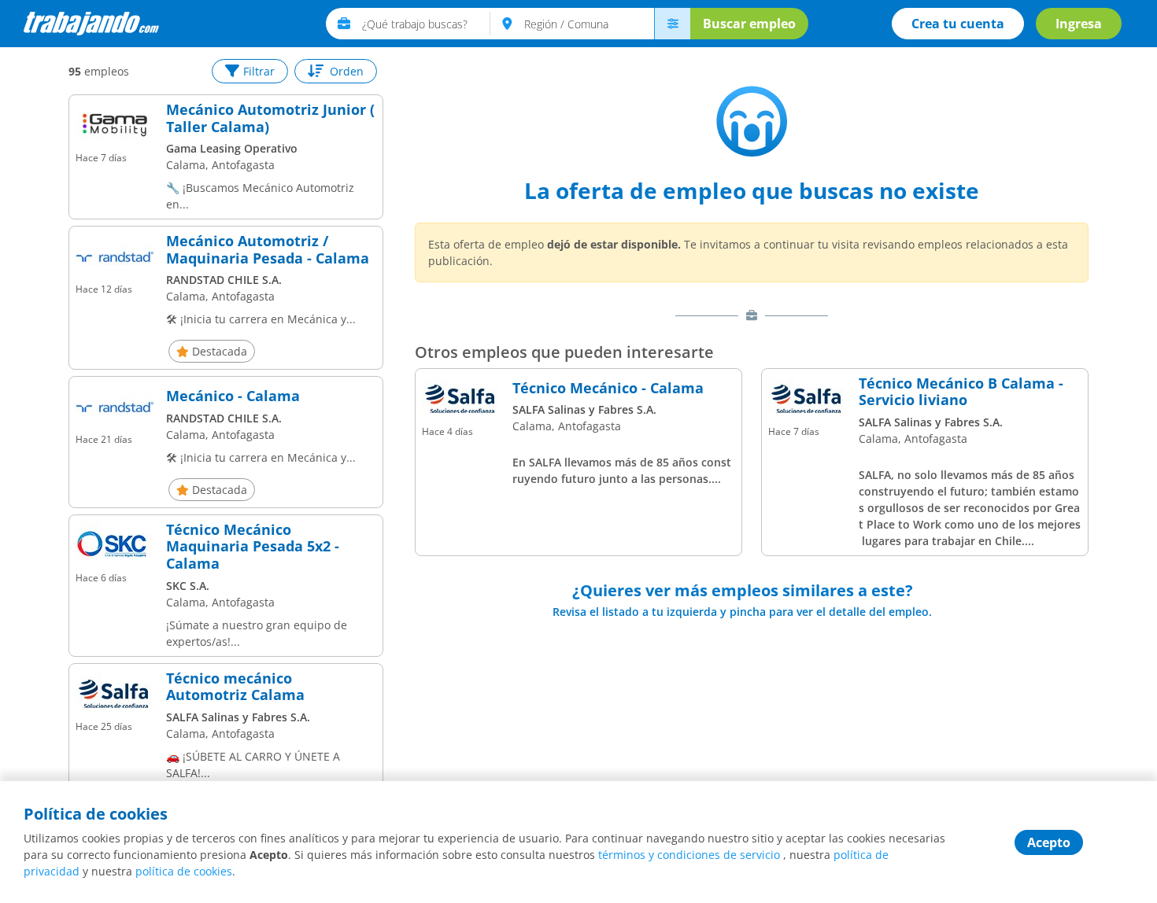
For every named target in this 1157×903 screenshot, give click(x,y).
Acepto (1048, 842)
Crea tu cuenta (957, 23)
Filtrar (259, 71)
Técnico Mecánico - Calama (608, 388)
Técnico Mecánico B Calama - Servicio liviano (961, 392)
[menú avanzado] (672, 23)
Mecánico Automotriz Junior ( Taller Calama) (270, 118)
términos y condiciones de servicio (689, 854)
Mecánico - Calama (233, 396)
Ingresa (1078, 23)
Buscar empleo (749, 23)
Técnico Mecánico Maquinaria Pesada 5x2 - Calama (252, 547)
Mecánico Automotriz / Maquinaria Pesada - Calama (267, 250)
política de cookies (183, 871)
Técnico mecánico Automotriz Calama (235, 687)
